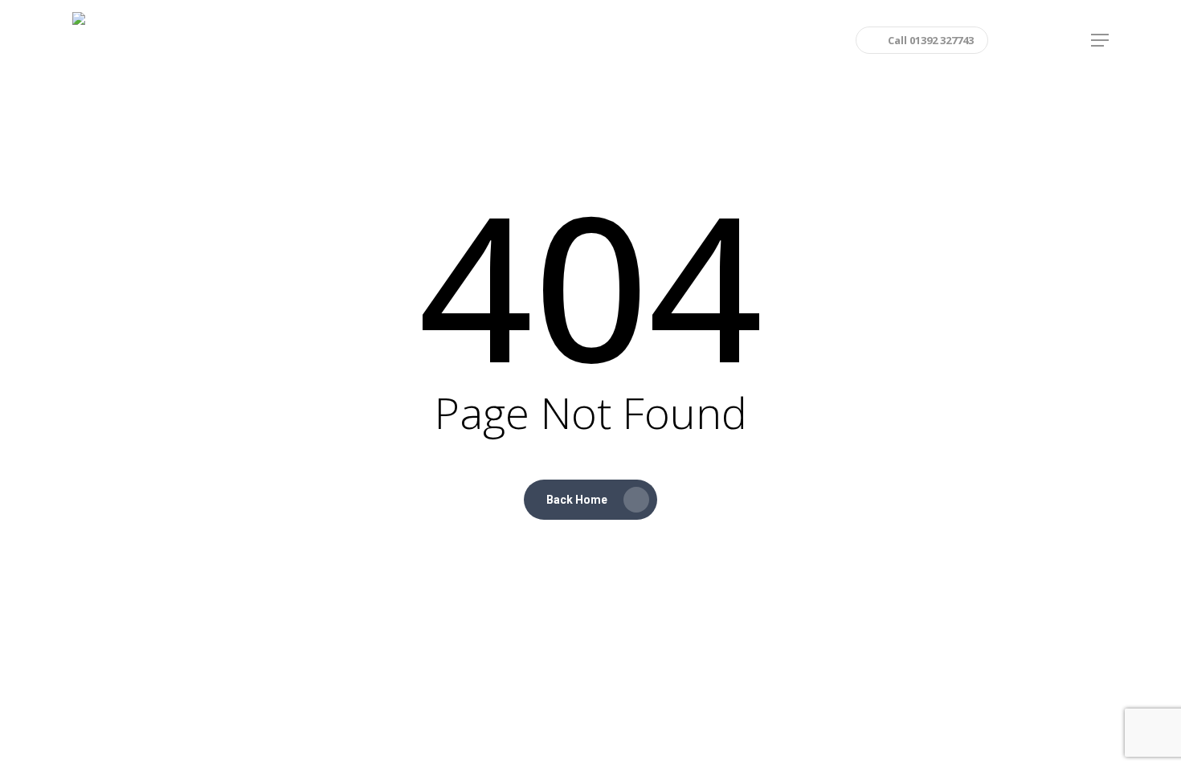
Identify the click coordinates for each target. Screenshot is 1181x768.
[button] (1100, 40)
